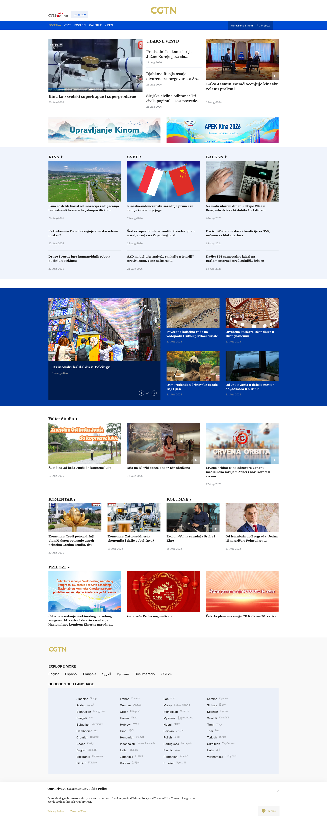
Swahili (218, 718)
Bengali (84, 718)
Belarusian (90, 712)
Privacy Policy (55, 811)
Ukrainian (220, 744)
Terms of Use (78, 811)
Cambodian (86, 731)
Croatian (87, 737)
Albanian (86, 699)
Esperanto (89, 757)
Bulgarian (89, 724)
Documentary (145, 674)
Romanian (176, 757)
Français (89, 674)
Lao (169, 699)
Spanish (217, 712)
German (130, 705)
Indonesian (137, 744)
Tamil (214, 724)
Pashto (172, 750)
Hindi (127, 731)
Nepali (172, 724)
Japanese (131, 757)
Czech (85, 744)
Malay (177, 705)
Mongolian (176, 712)
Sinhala (216, 705)
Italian (129, 750)
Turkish (216, 737)
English (53, 674)
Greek (130, 712)
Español (71, 674)
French (130, 699)
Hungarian (132, 737)
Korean (130, 763)
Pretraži (265, 25)
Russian (175, 763)
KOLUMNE (177, 499)
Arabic (85, 705)
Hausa (128, 718)
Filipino (86, 763)
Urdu (213, 750)
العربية (106, 674)
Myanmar (178, 718)
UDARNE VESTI (162, 41)
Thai (213, 731)
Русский (123, 674)
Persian (174, 731)
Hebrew (129, 724)
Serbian (217, 699)
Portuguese (178, 744)
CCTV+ (166, 674)
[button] (65, 89)
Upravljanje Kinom (242, 25)
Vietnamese (222, 757)
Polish (172, 737)
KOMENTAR (60, 499)
